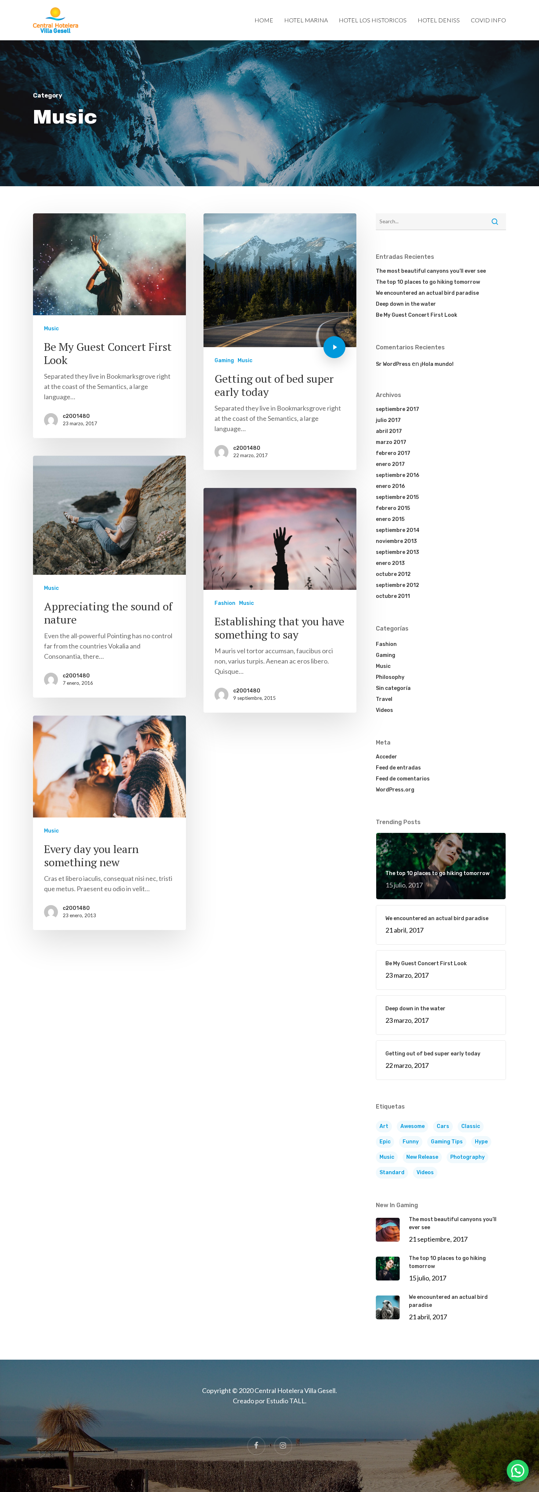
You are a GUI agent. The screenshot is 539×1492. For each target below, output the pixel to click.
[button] (518, 1471)
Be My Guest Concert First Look (416, 315)
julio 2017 (388, 420)
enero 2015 (390, 519)
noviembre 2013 (396, 541)
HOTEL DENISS (439, 20)
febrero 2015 (393, 508)
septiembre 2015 (397, 497)
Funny (411, 1142)
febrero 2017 (393, 453)
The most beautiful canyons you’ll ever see (431, 271)
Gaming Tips (447, 1142)
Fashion (224, 603)
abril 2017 (389, 431)
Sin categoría (393, 688)
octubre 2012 (393, 574)
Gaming (224, 360)
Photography (467, 1157)
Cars (443, 1126)
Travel (384, 699)
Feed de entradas (398, 768)
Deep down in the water (406, 304)
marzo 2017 (391, 442)
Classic (470, 1126)
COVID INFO (488, 20)
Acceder (386, 757)
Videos (384, 710)
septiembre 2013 (397, 552)
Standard (392, 1172)
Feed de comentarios (403, 779)
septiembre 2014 (397, 530)
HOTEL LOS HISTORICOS (373, 20)
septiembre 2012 (397, 585)
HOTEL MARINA (306, 20)
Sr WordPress (393, 364)
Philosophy (390, 677)
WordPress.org (395, 790)
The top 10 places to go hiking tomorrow (428, 282)
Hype (481, 1142)
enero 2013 (390, 563)
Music (51, 329)
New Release (422, 1157)
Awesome (412, 1126)
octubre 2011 (393, 596)
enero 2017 (390, 464)
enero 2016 (390, 486)
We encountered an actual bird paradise (427, 293)
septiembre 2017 (397, 409)
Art (384, 1126)
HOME (263, 20)
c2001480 (76, 416)
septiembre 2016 (397, 475)
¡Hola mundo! (437, 364)
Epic (385, 1142)
